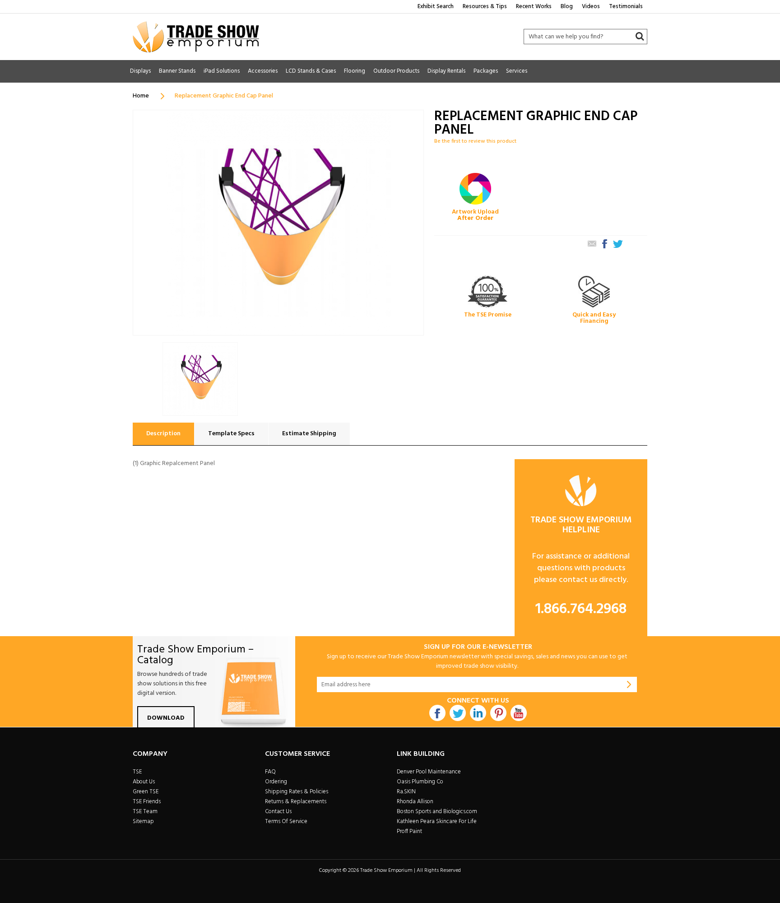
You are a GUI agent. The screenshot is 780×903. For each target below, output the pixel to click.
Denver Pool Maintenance (429, 772)
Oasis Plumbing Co (420, 782)
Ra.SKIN (406, 791)
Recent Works (534, 6)
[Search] (639, 36)
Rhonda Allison (415, 801)
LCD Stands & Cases (311, 71)
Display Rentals (446, 71)
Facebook (437, 713)
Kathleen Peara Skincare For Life (437, 821)
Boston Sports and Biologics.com (437, 811)
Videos (591, 6)
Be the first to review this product (475, 141)
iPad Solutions (222, 71)
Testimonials (626, 6)
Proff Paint (409, 831)
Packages (486, 71)
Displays (140, 71)
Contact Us (278, 811)
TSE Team (145, 811)
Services (516, 71)
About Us (144, 782)
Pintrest (498, 713)
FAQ (270, 772)
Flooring (354, 71)
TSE (137, 772)
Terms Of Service (286, 821)
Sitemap (143, 821)
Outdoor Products (396, 71)
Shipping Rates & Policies (296, 791)
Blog (567, 6)
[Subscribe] (629, 684)
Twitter (458, 713)
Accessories (263, 71)
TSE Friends (147, 801)
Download (166, 718)
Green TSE (145, 791)
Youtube (519, 713)
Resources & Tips (485, 6)
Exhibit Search (436, 6)
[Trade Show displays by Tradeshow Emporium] (196, 37)
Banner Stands (177, 71)
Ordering (276, 782)
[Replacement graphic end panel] (200, 379)
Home (141, 96)
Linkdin (478, 713)
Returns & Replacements (295, 801)
